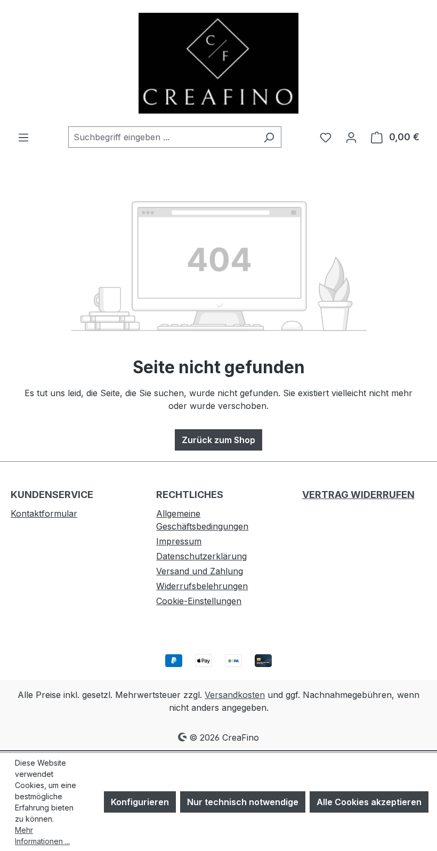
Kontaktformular (44, 513)
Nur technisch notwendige (242, 802)
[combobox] (162, 137)
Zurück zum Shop (218, 440)
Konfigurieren (140, 802)
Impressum (178, 541)
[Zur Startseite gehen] (218, 63)
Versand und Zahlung (199, 571)
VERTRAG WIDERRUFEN (358, 494)
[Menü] (23, 137)
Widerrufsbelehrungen (202, 586)
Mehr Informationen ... (42, 835)
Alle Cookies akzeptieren (369, 802)
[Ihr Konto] (351, 137)
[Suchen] (268, 137)
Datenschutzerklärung (201, 556)
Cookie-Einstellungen (198, 601)
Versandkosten (235, 694)
